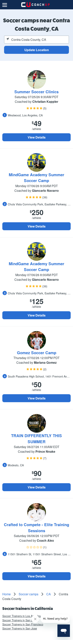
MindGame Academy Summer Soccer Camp (36, 177)
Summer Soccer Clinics (36, 91)
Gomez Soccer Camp (36, 352)
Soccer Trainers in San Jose (19, 628)
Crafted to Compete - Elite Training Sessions (36, 527)
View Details (37, 137)
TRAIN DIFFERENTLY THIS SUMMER (36, 438)
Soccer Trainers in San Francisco (22, 624)
